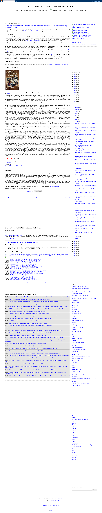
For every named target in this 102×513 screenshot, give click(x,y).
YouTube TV (75, 459)
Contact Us (81, 38)
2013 (75, 101)
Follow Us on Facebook (83, 27)
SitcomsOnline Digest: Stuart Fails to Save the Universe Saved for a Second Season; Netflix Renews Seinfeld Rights (36, 330)
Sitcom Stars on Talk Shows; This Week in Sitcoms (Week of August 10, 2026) (27, 346)
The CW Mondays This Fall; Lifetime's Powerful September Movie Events (26, 320)
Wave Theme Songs (77, 369)
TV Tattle (74, 335)
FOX (73, 426)
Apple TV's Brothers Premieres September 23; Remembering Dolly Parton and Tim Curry (29, 299)
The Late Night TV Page (77, 358)
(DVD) (33, 265)
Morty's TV (74, 325)
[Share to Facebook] (39, 191)
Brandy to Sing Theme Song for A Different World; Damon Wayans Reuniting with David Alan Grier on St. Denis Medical (36, 337)
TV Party (74, 345)
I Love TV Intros (76, 371)
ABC (73, 415)
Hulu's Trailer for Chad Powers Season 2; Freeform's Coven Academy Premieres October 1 (30, 332)
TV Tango (74, 333)
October (77, 107)
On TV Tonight (75, 381)
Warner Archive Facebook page (32, 40)
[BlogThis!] (36, 191)
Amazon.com (8, 162)
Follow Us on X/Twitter (83, 29)
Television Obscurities (77, 331)
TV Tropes (74, 376)
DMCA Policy (55, 505)
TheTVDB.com (75, 373)
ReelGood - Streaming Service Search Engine (82, 445)
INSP (73, 367)
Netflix (73, 435)
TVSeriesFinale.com (77, 313)
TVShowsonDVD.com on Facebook (80, 295)
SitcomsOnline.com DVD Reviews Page (14, 165)
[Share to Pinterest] (41, 191)
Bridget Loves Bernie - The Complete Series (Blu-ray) (22, 278)
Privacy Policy (47, 505)
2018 (75, 90)
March (76, 121)
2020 (75, 86)
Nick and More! (75, 351)
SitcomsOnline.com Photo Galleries (80, 290)
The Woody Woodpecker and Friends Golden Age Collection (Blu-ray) (26, 259)
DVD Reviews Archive (60, 282)
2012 (75, 241)
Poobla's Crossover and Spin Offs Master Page (83, 374)
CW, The (74, 423)
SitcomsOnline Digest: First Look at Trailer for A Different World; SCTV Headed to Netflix (29, 313)
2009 (75, 247)
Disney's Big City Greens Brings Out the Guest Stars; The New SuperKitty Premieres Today (30, 350)
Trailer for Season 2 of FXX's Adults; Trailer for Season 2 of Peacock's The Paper (28, 335)
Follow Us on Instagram (83, 33)
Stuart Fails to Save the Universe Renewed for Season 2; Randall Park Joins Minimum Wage (30, 325)
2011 (75, 243)
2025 (75, 76)
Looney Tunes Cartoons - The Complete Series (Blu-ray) (23, 267)
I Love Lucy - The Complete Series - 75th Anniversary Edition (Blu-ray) (26, 273)
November (77, 105)
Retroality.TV (75, 340)
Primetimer (74, 318)
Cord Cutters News (76, 385)
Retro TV (74, 336)
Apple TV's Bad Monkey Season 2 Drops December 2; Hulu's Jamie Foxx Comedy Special (30, 318)
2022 (75, 82)
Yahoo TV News (76, 302)
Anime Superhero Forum (77, 347)
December (77, 103)
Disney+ (74, 425)
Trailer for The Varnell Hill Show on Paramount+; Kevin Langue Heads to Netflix (27, 304)
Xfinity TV (74, 455)
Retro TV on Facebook (77, 338)
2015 (75, 97)
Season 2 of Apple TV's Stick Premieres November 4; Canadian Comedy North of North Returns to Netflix (33, 316)
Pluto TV (74, 441)
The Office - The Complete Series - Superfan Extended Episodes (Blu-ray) (27, 271)
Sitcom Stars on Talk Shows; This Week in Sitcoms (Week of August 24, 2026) (27, 311)
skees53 (9, 93)
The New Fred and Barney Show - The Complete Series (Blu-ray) (25, 260)
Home (37, 197)
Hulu (73, 432)
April (76, 119)
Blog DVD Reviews (25, 192)
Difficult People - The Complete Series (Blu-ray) (21, 269)
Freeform (74, 428)
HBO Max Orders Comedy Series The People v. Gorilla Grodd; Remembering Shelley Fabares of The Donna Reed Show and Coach (39, 308)
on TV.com (11, 167)
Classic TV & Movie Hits (78, 327)
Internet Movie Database (77, 320)
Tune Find (74, 364)
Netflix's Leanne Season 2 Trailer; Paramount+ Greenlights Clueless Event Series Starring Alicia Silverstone (34, 369)
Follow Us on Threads (82, 32)
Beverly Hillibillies (14, 192)
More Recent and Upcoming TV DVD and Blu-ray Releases (18, 282)
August (77, 111)
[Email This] (34, 191)
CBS (73, 421)
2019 (75, 88)
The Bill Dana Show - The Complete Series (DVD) (21, 272)
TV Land (74, 452)
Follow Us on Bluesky (82, 30)
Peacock (74, 439)
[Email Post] (32, 191)
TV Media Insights (76, 354)
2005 (75, 255)
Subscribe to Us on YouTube (84, 35)
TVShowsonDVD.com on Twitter (79, 297)
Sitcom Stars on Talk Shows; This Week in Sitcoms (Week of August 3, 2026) (27, 364)
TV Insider (74, 309)
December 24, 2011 (54, 186)
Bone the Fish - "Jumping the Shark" (80, 383)
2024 (75, 78)
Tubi (73, 450)
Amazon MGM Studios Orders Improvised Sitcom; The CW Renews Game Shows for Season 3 (31, 358)
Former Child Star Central (78, 342)
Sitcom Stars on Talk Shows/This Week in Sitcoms (84, 44)
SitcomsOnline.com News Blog (51, 6)
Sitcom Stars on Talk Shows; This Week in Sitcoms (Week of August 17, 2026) (27, 328)
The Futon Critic (76, 311)
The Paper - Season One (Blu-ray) (18, 275)
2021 (75, 84)
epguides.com (75, 324)
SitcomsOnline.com (54, 500)
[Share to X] (37, 191)
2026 (75, 74)
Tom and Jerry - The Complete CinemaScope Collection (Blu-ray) (25, 261)
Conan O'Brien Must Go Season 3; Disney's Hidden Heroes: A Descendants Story (27, 343)
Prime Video (75, 443)
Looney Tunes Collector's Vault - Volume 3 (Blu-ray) (22, 277)
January (77, 238)
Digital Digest (34, 192)
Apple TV (74, 417)
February (77, 236)
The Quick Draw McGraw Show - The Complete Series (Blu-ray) (24, 279)
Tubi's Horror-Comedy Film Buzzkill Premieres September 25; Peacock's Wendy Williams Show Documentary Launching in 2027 (38, 306)
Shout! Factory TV (76, 446)
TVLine (73, 307)
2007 (75, 251)
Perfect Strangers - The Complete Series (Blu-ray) (21, 276)
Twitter (19, 173)
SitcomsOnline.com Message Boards (80, 288)
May (76, 117)
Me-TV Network (75, 360)
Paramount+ (75, 437)
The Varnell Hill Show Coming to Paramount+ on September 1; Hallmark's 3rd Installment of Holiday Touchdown (34, 353)
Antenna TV (75, 362)
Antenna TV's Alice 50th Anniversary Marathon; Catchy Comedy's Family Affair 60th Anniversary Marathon (33, 301)
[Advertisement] (51, 18)
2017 (75, 92)
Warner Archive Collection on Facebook (81, 356)
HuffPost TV (75, 329)
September (77, 109)
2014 (75, 99)
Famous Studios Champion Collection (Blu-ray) (21, 265)
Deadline (74, 315)
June (76, 115)
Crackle (51, 54)
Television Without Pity (77, 344)
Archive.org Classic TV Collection (80, 419)
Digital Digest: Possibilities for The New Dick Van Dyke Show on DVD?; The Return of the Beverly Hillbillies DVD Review (36, 26)
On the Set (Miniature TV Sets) (79, 349)
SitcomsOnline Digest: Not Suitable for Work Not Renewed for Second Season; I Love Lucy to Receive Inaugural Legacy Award (38, 296)
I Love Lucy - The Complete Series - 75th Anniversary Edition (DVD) (26, 266)
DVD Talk (74, 365)
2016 (75, 95)
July (76, 113)
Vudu (73, 454)
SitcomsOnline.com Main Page (79, 286)
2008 (75, 249)
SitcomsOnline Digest (77, 42)
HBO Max (74, 430)
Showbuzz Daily (76, 304)
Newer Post (8, 197)
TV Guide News (75, 305)
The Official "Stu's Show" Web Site (80, 353)
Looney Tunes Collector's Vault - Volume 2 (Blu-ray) (22, 263)
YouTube (74, 457)
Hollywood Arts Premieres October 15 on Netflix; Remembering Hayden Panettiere (28, 323)
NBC (73, 434)
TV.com (74, 322)
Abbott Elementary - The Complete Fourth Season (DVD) (23, 264)
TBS (73, 448)
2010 (75, 245)
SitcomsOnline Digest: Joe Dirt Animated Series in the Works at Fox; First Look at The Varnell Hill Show (33, 348)
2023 (75, 80)
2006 (75, 253)
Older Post (67, 197)
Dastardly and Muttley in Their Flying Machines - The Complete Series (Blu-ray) (28, 270)
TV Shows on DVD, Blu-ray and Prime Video (43, 282)
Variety (73, 316)
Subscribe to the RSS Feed (82, 36)
